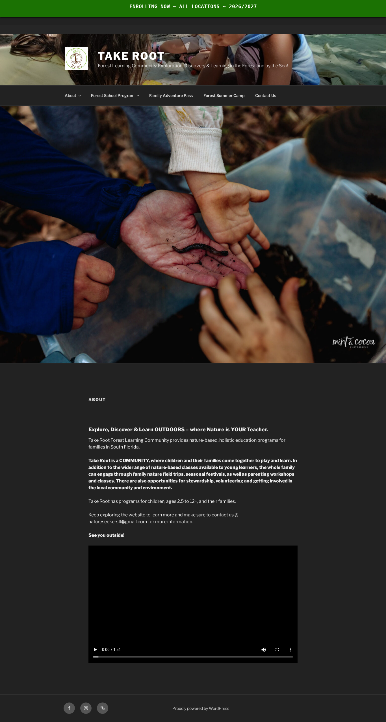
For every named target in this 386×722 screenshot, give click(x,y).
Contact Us (265, 95)
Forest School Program (113, 95)
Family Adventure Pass (171, 95)
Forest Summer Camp (223, 95)
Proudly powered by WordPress (200, 708)
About (70, 95)
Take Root (131, 56)
